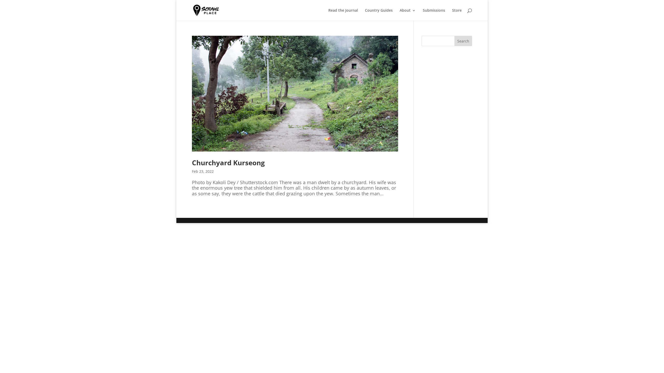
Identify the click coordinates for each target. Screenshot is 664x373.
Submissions (434, 11)
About (405, 11)
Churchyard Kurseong (228, 162)
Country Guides (379, 11)
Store (457, 11)
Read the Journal (343, 11)
